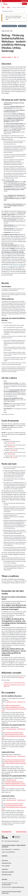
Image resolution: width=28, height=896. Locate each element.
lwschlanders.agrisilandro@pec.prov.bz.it (14, 783)
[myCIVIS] (4, 837)
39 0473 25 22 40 (11, 800)
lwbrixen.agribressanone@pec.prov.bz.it (14, 761)
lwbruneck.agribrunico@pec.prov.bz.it (14, 734)
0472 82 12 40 (11, 446)
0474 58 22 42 (13, 450)
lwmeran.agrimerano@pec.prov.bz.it (13, 805)
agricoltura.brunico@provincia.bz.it (14, 732)
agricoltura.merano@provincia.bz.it (14, 803)
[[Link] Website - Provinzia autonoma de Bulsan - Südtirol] (16, 837)
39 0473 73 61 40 (11, 780)
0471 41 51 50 (11, 443)
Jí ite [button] (25, 3)
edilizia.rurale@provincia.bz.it (13, 705)
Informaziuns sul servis (7, 11)
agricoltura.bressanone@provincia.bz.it (15, 759)
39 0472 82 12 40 (11, 756)
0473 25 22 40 (11, 453)
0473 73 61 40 (13, 457)
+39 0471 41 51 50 (11, 702)
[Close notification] (24, 18)
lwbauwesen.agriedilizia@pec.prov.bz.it (14, 707)
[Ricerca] (20, 4)
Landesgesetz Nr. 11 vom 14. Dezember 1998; (14, 682)
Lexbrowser (21, 677)
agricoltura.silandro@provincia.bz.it (14, 781)
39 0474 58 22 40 (11, 729)
